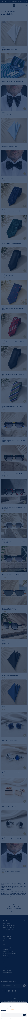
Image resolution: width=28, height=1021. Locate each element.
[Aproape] (26, 1004)
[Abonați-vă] (24, 1015)
